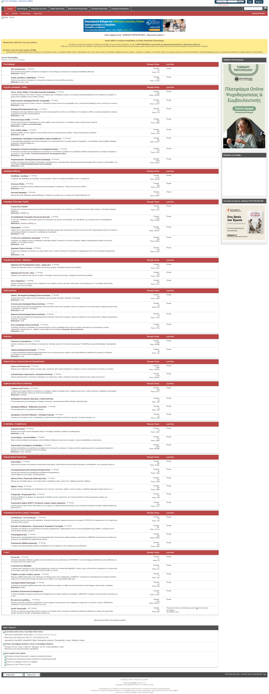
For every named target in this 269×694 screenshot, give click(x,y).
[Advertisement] (244, 176)
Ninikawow (42, 640)
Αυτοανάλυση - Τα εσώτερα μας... (24, 518)
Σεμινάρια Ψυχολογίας (99, 9)
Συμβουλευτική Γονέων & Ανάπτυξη (18, 384)
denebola (24, 223)
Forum (10, 9)
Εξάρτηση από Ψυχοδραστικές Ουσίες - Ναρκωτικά (31, 265)
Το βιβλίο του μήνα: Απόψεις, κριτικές (25, 574)
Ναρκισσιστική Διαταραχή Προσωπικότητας (28, 314)
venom (68, 640)
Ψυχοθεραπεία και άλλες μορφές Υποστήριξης (22, 513)
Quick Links (38, 13)
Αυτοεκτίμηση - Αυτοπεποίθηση (23, 437)
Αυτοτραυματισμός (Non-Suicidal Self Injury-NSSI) (30, 470)
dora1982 (18, 640)
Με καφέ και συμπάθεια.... (21, 600)
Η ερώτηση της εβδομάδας (21, 566)
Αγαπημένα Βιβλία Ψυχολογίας (23, 583)
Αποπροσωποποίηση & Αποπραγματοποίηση (48, 153)
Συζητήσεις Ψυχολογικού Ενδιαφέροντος (27, 591)
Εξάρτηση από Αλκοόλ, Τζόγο (22, 273)
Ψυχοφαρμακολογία (19, 535)
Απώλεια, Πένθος (18, 184)
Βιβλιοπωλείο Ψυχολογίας (78, 9)
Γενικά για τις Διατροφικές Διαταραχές (25, 238)
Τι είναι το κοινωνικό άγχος (31, 124)
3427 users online (26, 635)
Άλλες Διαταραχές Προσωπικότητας (25, 325)
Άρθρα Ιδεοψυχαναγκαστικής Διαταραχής (36, 164)
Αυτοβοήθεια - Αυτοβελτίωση (15, 424)
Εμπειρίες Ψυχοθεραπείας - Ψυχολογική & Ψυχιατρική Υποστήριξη (37, 526)
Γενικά (6, 552)
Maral (35, 640)
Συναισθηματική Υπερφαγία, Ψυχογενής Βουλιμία (30, 217)
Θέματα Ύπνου (17, 486)
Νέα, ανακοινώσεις (18, 69)
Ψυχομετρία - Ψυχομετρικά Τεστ (23, 494)
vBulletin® (134, 683)
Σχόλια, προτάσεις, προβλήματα (23, 78)
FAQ (7, 13)
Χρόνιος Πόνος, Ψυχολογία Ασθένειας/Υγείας (28, 478)
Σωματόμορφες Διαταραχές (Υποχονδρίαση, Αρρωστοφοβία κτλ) (36, 139)
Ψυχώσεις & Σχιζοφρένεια (21, 341)
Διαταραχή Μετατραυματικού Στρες (24, 109)
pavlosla (50, 640)
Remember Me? (224, 5)
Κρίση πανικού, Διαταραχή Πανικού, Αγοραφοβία (30, 101)
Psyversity (15, 557)
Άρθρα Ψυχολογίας (57, 9)
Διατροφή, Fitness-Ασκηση (21, 248)
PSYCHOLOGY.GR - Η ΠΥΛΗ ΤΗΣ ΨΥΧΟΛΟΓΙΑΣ (243, 674)
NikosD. (23, 73)
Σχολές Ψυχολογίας (18, 609)
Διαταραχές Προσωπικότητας (73, 329)
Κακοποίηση (16, 462)
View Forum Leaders (118, 620)
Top (264, 674)
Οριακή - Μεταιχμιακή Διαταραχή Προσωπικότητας (30, 295)
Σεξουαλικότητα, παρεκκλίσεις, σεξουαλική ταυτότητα (32, 374)
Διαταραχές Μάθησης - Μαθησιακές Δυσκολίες (29, 407)
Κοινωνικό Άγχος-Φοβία (20, 120)
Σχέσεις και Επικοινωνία (20, 366)
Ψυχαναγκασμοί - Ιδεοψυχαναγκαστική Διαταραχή (30, 160)
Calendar (14, 13)
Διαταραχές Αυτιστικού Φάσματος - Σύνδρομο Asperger (32, 415)
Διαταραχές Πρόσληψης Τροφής (16, 202)
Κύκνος (82, 640)
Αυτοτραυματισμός (39, 474)
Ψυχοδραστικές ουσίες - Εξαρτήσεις (17, 260)
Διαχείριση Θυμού (18, 429)
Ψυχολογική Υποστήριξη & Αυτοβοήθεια (26, 445)
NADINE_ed (25, 213)
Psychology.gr (22, 9)
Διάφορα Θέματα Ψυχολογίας (15, 457)
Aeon (22, 82)
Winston (75, 640)
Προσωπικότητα (10, 291)
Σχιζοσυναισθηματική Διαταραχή (23, 350)
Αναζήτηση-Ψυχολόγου (120, 9)
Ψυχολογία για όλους (39, 9)
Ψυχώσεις (7, 336)
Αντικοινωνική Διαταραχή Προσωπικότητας (28, 304)
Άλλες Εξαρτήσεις (18, 281)
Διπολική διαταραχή (19, 193)
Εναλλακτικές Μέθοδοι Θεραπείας (24, 543)
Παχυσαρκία (16, 228)
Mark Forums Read (101, 620)
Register (259, 2)
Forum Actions (25, 13)
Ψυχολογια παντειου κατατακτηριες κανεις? (180, 608)
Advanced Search (258, 13)
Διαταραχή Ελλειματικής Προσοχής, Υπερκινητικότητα (32, 399)
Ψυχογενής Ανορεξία (19, 207)
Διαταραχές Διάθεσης (12, 171)
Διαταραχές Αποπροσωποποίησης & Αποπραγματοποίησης (34, 149)
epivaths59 (27, 640)
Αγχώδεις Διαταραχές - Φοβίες (15, 87)
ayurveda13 (9, 640)
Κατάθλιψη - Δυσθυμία (19, 176)
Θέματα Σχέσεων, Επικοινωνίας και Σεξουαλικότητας (24, 361)
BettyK (23, 587)
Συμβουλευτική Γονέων (20, 388)
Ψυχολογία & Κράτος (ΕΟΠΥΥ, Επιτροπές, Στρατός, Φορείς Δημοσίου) (38, 503)
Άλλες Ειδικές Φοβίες (19, 130)
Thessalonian (60, 640)
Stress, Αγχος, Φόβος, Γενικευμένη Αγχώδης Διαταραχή (33, 92)
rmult (26, 82)
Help (250, 2)
